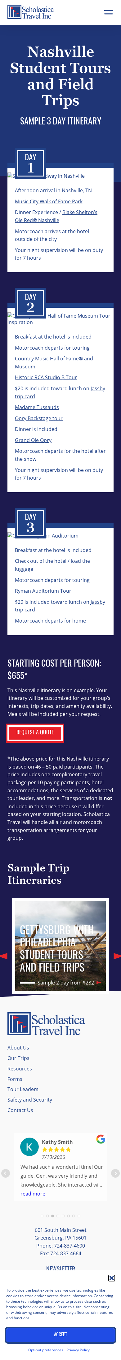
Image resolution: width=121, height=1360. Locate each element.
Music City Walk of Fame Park (49, 201)
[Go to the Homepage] (30, 17)
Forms (14, 1079)
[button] (112, 1278)
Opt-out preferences (45, 1349)
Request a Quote (35, 733)
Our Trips (18, 1058)
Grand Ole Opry (33, 440)
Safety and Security (29, 1099)
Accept (60, 1335)
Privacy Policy (78, 1349)
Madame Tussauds (37, 407)
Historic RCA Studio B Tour (46, 377)
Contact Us (20, 1110)
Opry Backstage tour (39, 418)
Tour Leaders (22, 1089)
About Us (18, 1047)
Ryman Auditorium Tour (43, 590)
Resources (19, 1068)
